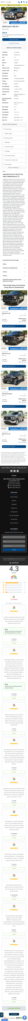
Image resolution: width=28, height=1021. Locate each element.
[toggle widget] (25, 1018)
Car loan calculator (14, 515)
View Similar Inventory (14, 43)
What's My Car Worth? (10, 326)
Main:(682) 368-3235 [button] (15, 483)
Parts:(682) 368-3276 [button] (15, 487)
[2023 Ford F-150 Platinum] (14, 340)
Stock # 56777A (5, 392)
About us (14, 500)
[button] (19, 2)
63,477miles (23, 315)
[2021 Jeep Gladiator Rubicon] (14, 380)
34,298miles (23, 435)
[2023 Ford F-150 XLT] (14, 420)
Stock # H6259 (5, 351)
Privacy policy (14, 519)
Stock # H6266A (5, 311)
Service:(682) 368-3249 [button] (15, 485)
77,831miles (23, 355)
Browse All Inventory (14, 39)
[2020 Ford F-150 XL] (14, 300)
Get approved (14, 511)
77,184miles (23, 395)
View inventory (14, 497)
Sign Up (14, 549)
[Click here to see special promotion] (14, 5)
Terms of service (14, 523)
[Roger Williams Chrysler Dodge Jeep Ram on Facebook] (10, 471)
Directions (14, 504)
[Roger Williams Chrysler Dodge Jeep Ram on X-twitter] (14, 471)
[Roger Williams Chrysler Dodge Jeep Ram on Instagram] (17, 471)
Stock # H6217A (5, 432)
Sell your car (14, 508)
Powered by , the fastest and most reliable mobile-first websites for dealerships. (14, 559)
